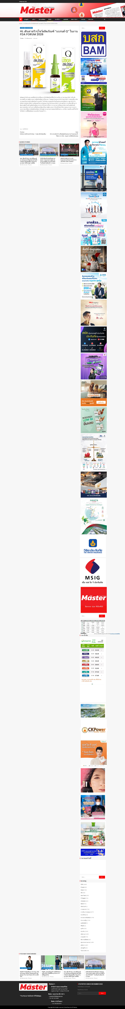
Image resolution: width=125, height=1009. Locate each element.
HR (81, 892)
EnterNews (67, 1007)
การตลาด (22, 27)
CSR (82, 884)
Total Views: (81, 986)
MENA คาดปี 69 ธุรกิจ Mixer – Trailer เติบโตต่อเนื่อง (33, 133)
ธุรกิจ (33, 19)
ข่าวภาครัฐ (31, 154)
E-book (83, 19)
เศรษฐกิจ (26, 19)
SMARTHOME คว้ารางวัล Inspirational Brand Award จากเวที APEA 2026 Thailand (68, 160)
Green (82, 890)
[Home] (21, 19)
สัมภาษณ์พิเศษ (42, 19)
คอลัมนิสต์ (65, 19)
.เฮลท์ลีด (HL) (25, 129)
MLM (82, 903)
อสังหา (82, 945)
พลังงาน (83, 934)
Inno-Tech (74, 19)
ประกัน (82, 931)
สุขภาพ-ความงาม (52, 154)
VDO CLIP (90, 19)
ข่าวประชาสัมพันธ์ (29, 27)
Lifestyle (83, 901)
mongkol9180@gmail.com (56, 996)
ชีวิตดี (49, 19)
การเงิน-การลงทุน (85, 912)
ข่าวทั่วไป (57, 19)
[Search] (105, 19)
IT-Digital (83, 898)
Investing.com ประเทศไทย (115, 633)
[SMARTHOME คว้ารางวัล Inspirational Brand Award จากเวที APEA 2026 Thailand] (69, 150)
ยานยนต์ (83, 937)
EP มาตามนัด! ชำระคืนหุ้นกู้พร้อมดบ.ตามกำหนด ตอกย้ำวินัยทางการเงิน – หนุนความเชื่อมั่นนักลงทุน (64, 134)
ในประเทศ (83, 950)
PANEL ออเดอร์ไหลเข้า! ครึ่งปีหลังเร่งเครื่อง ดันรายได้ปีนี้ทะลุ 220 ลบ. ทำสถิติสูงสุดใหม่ (51, 973)
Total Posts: (81, 989)
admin (22, 38)
